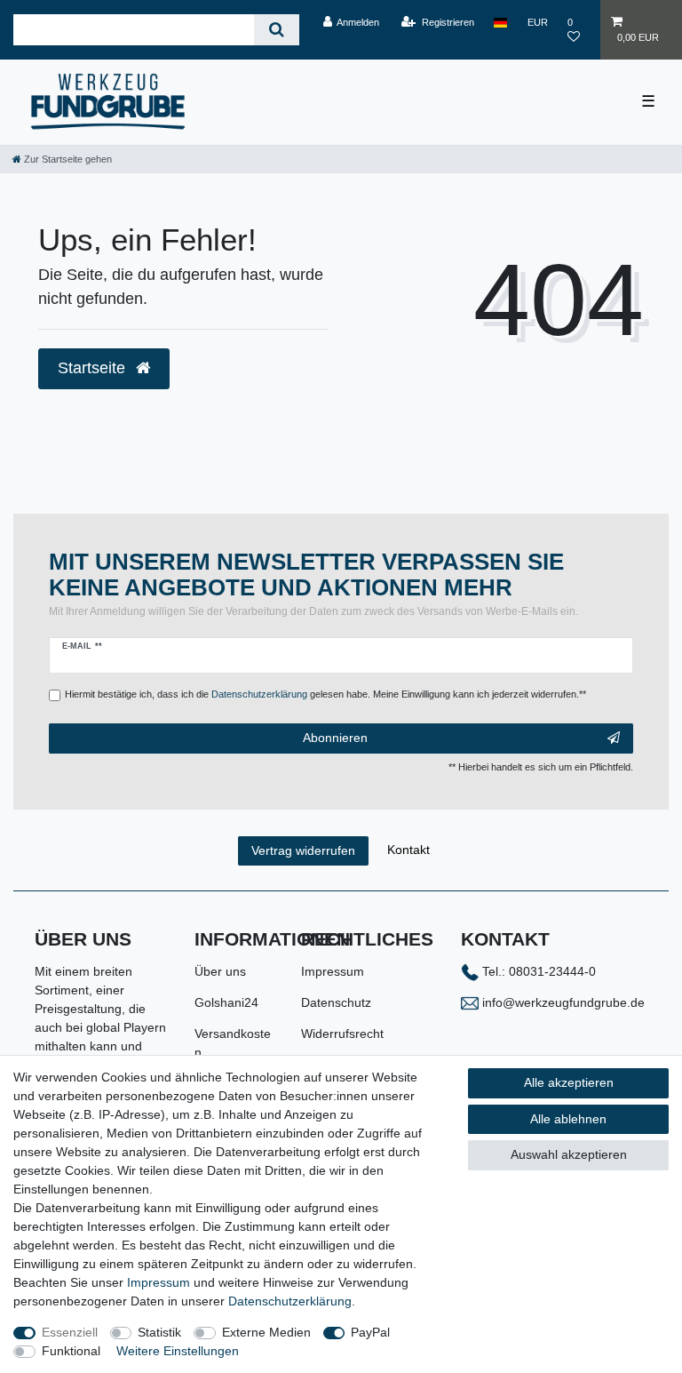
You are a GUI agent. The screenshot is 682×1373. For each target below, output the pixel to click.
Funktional (71, 1351)
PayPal (370, 1332)
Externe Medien (266, 1332)
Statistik (159, 1332)
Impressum (332, 971)
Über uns (220, 971)
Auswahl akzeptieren (569, 1154)
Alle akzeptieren (569, 1082)
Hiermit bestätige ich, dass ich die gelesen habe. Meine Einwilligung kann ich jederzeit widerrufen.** (325, 694)
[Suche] (276, 29)
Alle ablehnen (568, 1119)
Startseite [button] (94, 368)
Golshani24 (226, 1002)
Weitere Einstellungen (177, 1351)
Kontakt (408, 849)
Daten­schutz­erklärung (290, 1301)
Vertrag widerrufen (303, 850)
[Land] (500, 22)
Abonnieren (335, 737)
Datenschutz (336, 1002)
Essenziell (70, 1332)
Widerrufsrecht (342, 1033)
